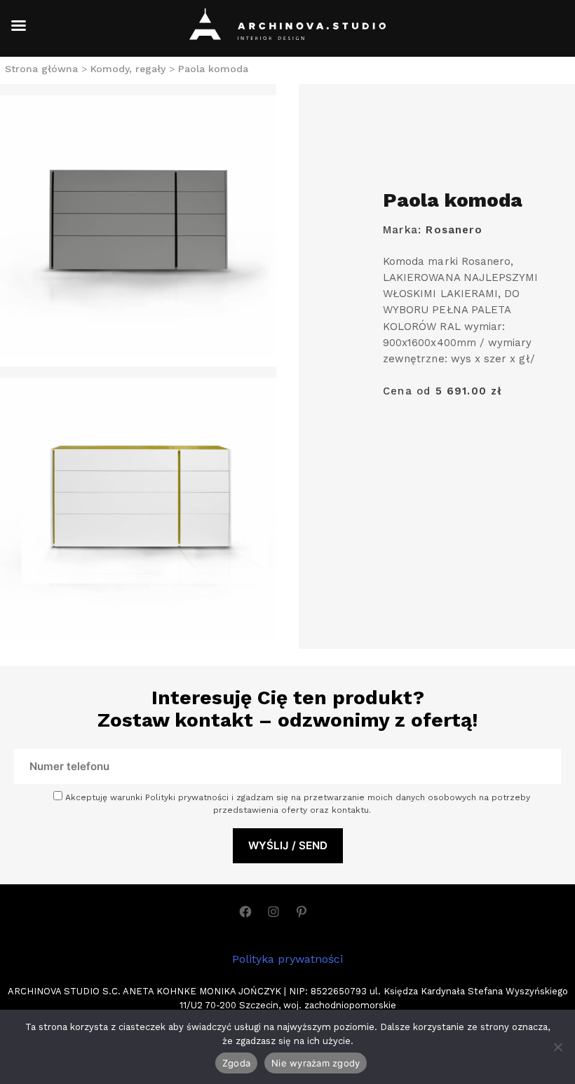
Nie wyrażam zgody (315, 1063)
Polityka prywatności (287, 959)
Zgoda (236, 1063)
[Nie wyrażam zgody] (557, 1047)
